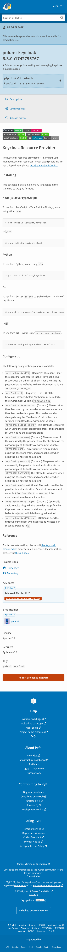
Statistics (33, 764)
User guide (32, 728)
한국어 (51, 931)
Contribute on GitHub (32, 796)
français (32, 925)
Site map (33, 894)
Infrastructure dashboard (32, 760)
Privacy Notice (32, 842)
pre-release (26, 36)
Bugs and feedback (33, 792)
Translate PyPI (32, 801)
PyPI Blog (32, 755)
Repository (13, 573)
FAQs (33, 736)
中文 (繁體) (60, 928)
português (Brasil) (56, 925)
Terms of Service (32, 829)
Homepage (13, 568)
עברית (31, 931)
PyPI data (9, 588)
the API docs (22, 553)
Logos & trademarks (33, 768)
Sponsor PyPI (33, 805)
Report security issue (33, 833)
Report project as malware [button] (33, 678)
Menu (56, 6)
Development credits (32, 809)
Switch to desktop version (33, 910)
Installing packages (32, 719)
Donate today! (34, 876)
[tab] (33, 99)
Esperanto (41, 931)
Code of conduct (32, 837)
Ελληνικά (25, 928)
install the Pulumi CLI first (44, 165)
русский (21, 931)
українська (13, 928)
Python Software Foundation (46, 885)
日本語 (42, 925)
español (22, 925)
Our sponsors (34, 773)
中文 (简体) (47, 928)
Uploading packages (32, 723)
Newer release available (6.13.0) (23, 598)
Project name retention (32, 732)
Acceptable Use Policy (32, 846)
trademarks (20, 885)
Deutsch (35, 928)
